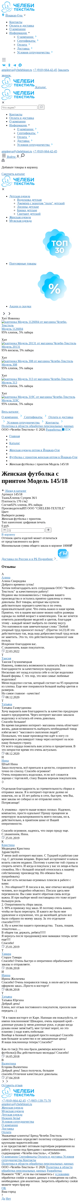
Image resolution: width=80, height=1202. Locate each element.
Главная (14, 436)
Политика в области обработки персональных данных (38, 426)
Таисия (6, 658)
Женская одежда (20, 217)
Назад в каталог (15, 490)
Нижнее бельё (11, 1118)
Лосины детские (28, 206)
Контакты (15, 22)
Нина (5, 760)
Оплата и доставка (21, 25)
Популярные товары (22, 263)
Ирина (6, 975)
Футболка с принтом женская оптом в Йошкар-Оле (43, 457)
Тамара (6, 953)
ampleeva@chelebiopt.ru (17, 70)
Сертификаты (26, 40)
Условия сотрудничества (33, 52)
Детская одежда (19, 196)
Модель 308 (9, 364)
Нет (8, 1198)
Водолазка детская (29, 199)
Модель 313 (9, 382)
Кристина (8, 845)
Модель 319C (10, 400)
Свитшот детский (29, 213)
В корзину (9, 534)
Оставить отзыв (12, 1085)
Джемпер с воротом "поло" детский (41, 203)
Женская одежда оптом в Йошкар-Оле (34, 450)
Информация (18, 33)
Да (3, 1198)
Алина (6, 577)
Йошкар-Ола (14, 15)
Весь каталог (10, 411)
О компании (17, 29)
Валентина (9, 1063)
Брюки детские (27, 210)
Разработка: (54, 429)
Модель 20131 (11, 346)
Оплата (22, 44)
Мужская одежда (20, 220)
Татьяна (7, 704)
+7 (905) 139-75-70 (39, 1100)
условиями (62, 1174)
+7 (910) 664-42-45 (45, 70)
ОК (4, 1188)
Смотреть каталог (13, 174)
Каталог (41, 87)
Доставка (23, 48)
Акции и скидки (20, 306)
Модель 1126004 (12, 328)
